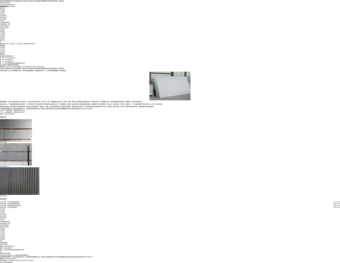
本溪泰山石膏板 (4, 27)
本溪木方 (2, 20)
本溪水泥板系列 (4, 26)
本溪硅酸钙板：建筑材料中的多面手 (15, 112)
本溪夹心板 (3, 17)
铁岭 (13, 260)
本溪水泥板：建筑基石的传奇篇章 (25, 43)
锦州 (18, 260)
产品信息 (2, 36)
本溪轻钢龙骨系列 (5, 22)
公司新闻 (2, 33)
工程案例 (2, 29)
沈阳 (10, 260)
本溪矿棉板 (3, 19)
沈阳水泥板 (11, 114)
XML (1, 241)
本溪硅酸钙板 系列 (5, 24)
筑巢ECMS (10, 262)
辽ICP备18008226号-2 (10, 258)
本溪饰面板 (3, 15)
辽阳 (27, 260)
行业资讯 (2, 35)
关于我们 (2, 10)
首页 (7, 43)
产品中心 (2, 13)
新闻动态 (2, 31)
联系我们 (2, 40)
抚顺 (24, 260)
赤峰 (30, 260)
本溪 (21, 260)
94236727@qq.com (10, 58)
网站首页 (2, 8)
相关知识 (2, 38)
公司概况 (2, 12)
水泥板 (5, 114)
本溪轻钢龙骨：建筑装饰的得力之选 (15, 110)
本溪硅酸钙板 (25, 1)
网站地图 (2, 239)
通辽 (32, 260)
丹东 (15, 260)
